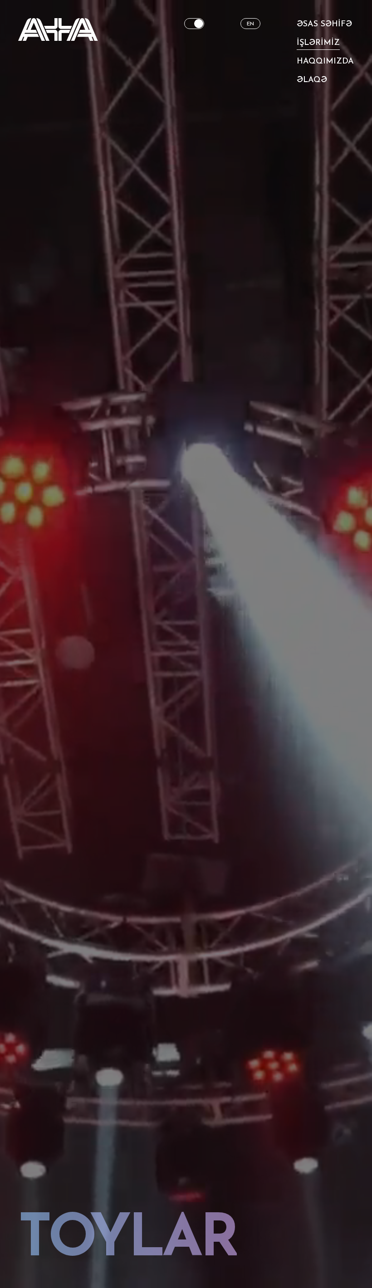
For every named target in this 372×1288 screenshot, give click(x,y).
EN (250, 24)
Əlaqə (312, 80)
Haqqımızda (325, 62)
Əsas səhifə (324, 24)
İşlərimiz (318, 43)
